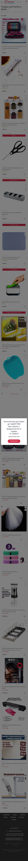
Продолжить (14, 441)
